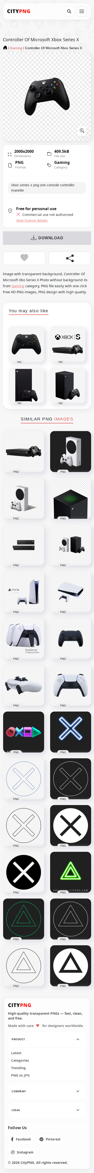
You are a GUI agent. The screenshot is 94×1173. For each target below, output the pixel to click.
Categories (20, 1060)
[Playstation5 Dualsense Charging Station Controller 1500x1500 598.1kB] (23, 638)
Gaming (62, 162)
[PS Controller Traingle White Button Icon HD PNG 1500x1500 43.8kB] (70, 965)
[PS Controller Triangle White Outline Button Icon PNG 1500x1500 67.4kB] (70, 919)
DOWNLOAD (50, 238)
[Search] (69, 11)
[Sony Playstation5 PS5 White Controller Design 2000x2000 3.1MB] (70, 685)
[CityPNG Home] (19, 11)
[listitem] (21, 1139)
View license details (32, 220)
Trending (18, 1068)
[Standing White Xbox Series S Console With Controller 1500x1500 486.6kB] (23, 498)
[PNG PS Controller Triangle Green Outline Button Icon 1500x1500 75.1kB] (23, 919)
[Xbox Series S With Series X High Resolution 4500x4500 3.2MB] (70, 545)
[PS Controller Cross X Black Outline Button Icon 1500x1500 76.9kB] (23, 825)
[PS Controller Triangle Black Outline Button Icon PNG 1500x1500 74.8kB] (23, 965)
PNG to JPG (20, 1075)
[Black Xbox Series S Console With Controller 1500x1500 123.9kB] (23, 451)
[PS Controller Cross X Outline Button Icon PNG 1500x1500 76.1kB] (23, 778)
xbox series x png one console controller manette (42, 187)
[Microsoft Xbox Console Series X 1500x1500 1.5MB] (70, 498)
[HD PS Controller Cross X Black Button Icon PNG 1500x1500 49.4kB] (23, 872)
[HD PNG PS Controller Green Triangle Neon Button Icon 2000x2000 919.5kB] (70, 872)
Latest (16, 1053)
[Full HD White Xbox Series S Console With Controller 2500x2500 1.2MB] (70, 451)
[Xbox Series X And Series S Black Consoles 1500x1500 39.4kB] (23, 545)
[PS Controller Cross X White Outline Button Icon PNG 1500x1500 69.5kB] (70, 778)
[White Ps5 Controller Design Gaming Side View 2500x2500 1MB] (23, 685)
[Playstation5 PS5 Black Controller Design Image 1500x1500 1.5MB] (70, 638)
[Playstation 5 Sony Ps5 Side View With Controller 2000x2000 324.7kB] (70, 591)
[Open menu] (81, 11)
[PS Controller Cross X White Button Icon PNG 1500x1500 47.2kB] (70, 825)
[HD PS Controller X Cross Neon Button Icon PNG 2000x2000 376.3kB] (70, 732)
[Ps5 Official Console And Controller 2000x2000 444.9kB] (23, 591)
